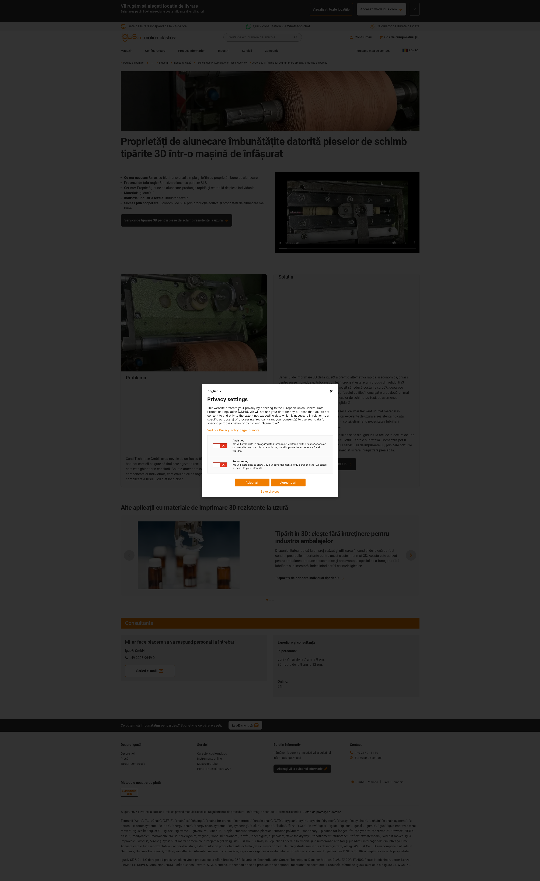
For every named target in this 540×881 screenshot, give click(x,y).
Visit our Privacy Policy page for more (233, 430)
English (213, 391)
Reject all (252, 482)
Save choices (270, 491)
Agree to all (288, 482)
